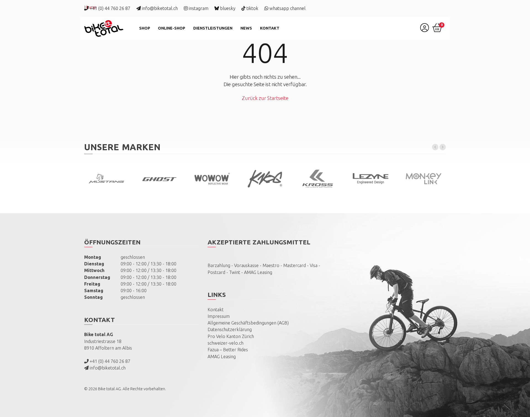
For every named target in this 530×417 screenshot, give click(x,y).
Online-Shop (171, 28)
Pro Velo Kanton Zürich (231, 336)
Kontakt (269, 28)
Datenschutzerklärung (230, 329)
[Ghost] (159, 179)
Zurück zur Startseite (265, 98)
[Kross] (318, 178)
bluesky (227, 8)
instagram (198, 8)
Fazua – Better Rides (228, 349)
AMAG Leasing (222, 356)
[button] (435, 147)
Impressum (219, 316)
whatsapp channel (287, 8)
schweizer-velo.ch (225, 343)
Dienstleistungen (212, 28)
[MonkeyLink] (423, 178)
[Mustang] (106, 178)
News (246, 28)
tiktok (251, 8)
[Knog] (265, 179)
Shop (144, 28)
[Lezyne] (370, 178)
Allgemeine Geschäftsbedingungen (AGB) (248, 322)
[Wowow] (212, 179)
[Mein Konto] (424, 29)
